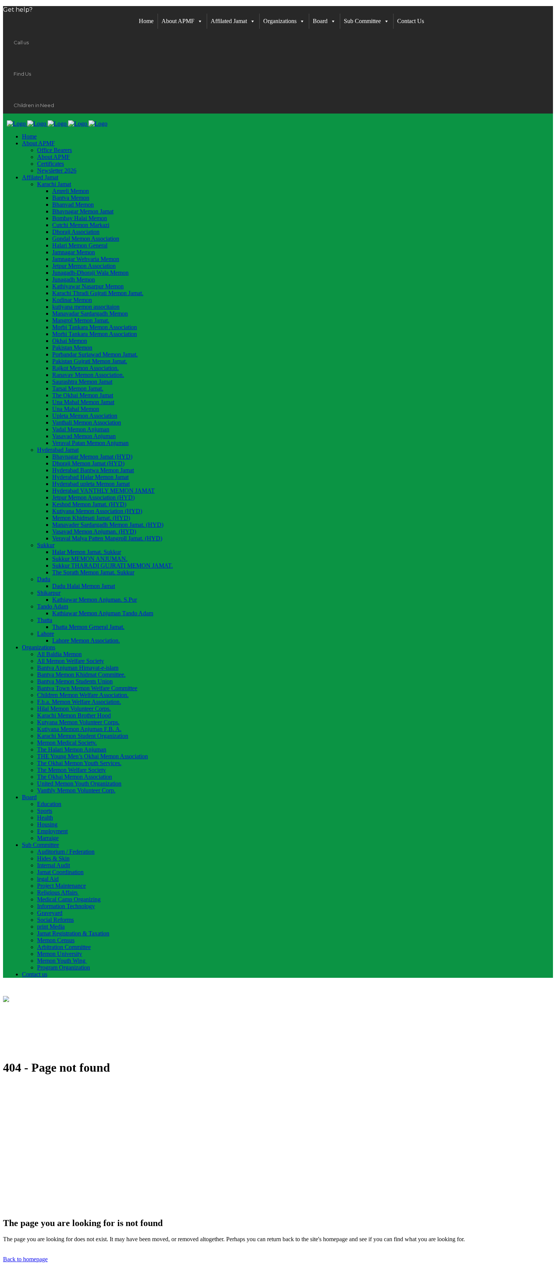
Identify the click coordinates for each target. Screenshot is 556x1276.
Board (320, 21)
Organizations (280, 21)
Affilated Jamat (229, 21)
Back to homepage (25, 1259)
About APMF (178, 21)
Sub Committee (362, 21)
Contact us (410, 21)
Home (146, 21)
